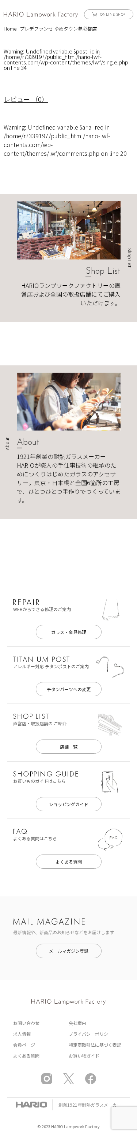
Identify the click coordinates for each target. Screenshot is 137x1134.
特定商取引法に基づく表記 (95, 1045)
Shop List (103, 271)
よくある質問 (69, 862)
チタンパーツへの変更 (69, 689)
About (28, 442)
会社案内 (77, 1023)
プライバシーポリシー (91, 1034)
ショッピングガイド (68, 804)
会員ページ (24, 1045)
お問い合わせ (26, 1023)
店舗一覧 (68, 747)
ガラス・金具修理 (68, 632)
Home (10, 28)
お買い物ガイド (84, 1055)
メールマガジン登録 (68, 951)
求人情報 (22, 1034)
